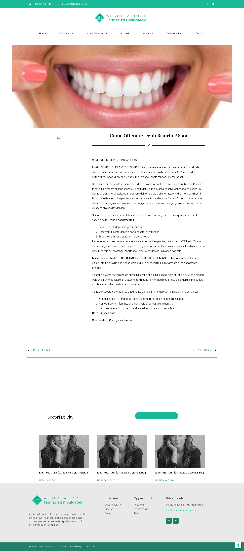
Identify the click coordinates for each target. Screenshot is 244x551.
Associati (147, 33)
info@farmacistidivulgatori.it (181, 510)
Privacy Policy (75, 547)
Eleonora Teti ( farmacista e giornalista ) (63, 472)
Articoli (125, 33)
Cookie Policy (88, 547)
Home (42, 33)
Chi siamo (64, 33)
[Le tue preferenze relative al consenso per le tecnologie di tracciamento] (238, 545)
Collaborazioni (174, 33)
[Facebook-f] (207, 4)
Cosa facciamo (95, 33)
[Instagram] (212, 4)
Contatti (200, 33)
